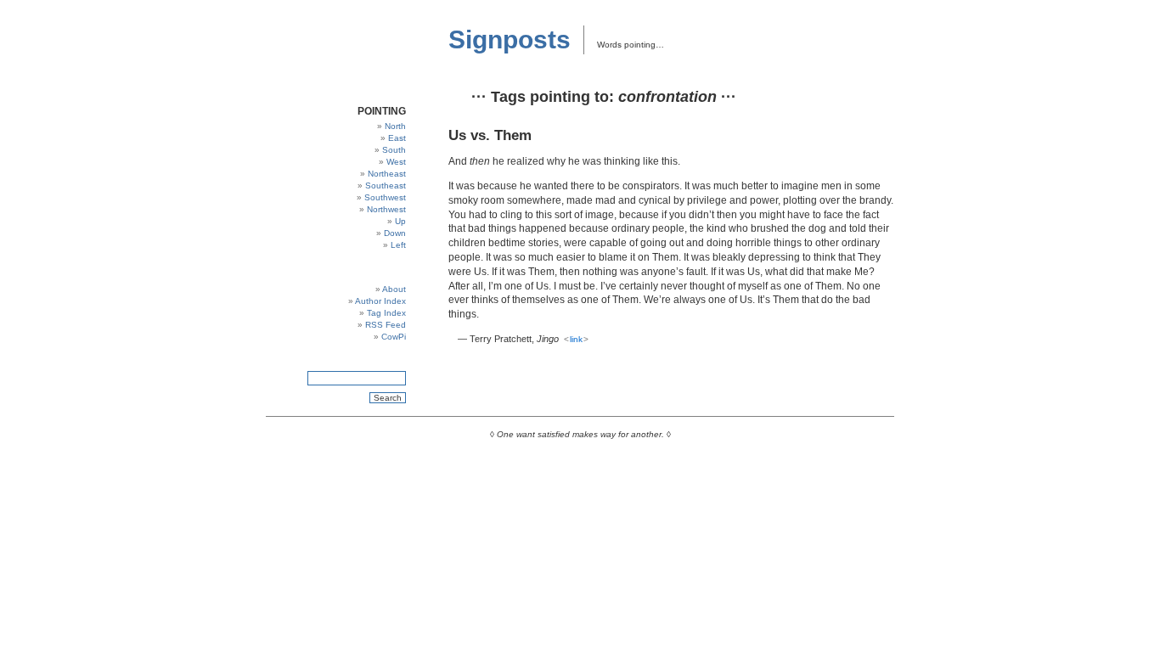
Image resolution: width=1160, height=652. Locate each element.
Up (400, 221)
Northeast (387, 173)
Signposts (509, 39)
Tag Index (386, 313)
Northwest (386, 209)
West (396, 161)
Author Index (380, 301)
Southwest (385, 197)
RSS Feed (385, 324)
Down (395, 233)
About (394, 289)
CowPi (393, 336)
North (395, 126)
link (576, 339)
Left (398, 245)
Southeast (385, 185)
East (397, 138)
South (394, 150)
